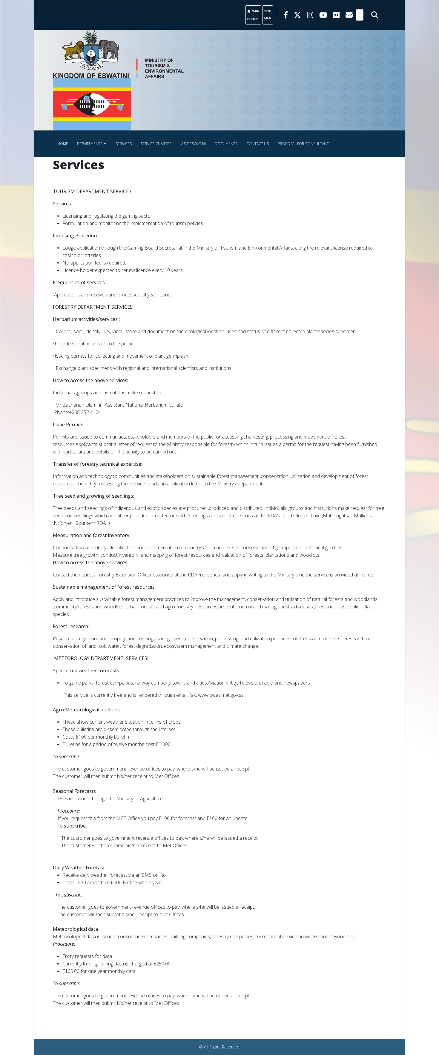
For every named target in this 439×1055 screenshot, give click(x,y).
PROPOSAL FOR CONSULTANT (303, 143)
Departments (89, 143)
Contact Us (257, 143)
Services (124, 143)
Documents (226, 143)
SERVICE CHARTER (156, 143)
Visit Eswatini (193, 143)
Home (62, 143)
